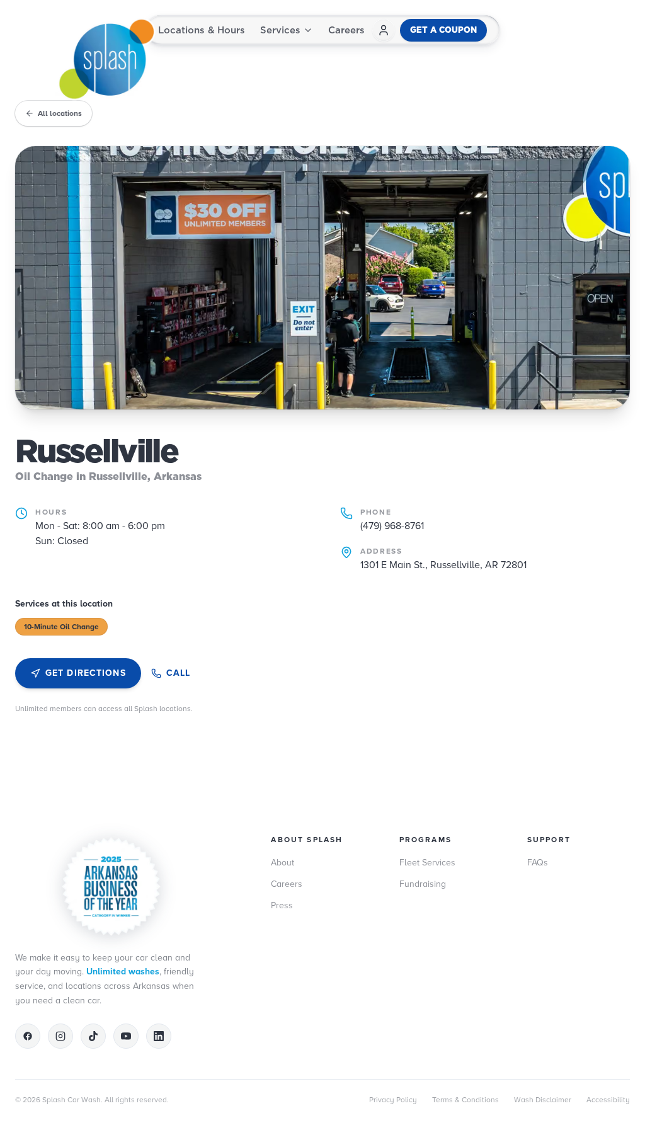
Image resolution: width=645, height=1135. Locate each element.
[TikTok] (93, 1036)
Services (280, 30)
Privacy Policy (393, 1100)
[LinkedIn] (158, 1036)
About (282, 862)
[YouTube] (126, 1036)
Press (282, 905)
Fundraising (422, 884)
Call (178, 673)
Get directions (85, 673)
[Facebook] (27, 1036)
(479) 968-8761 (392, 525)
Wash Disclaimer (542, 1100)
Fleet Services (427, 862)
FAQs (537, 862)
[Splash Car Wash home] (105, 59)
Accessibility (608, 1100)
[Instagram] (60, 1036)
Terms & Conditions (465, 1100)
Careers (346, 30)
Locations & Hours (201, 30)
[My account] (383, 30)
